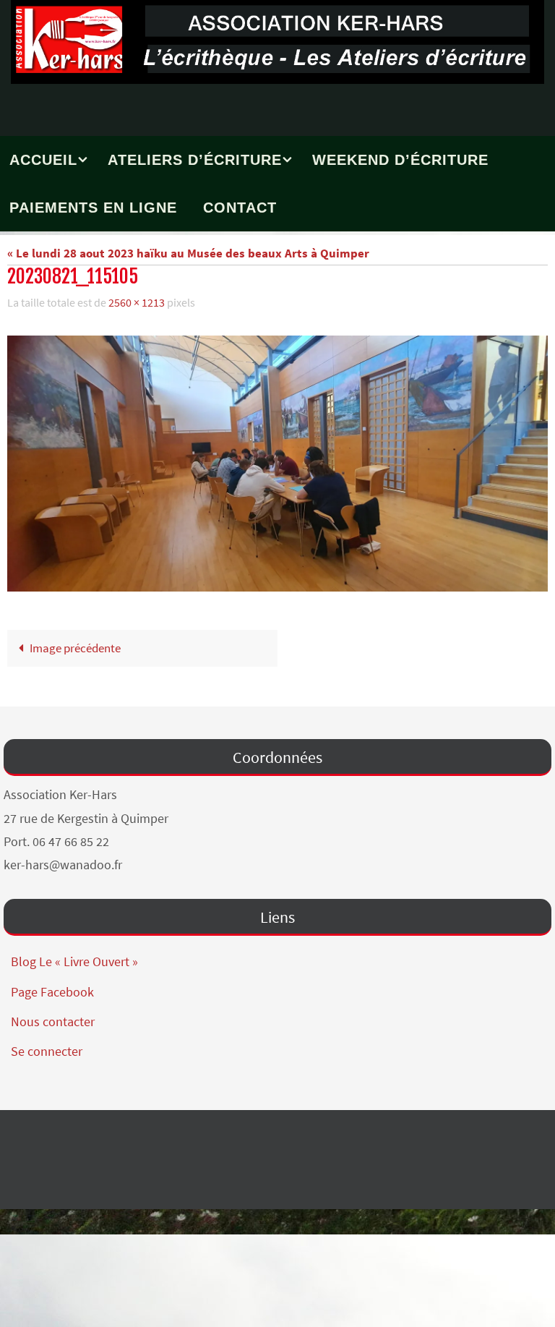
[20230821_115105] (277, 459)
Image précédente (75, 644)
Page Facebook (52, 987)
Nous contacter (53, 1017)
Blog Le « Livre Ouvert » (74, 958)
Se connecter (46, 1047)
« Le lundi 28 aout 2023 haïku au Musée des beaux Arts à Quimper (188, 253)
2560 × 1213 (136, 301)
